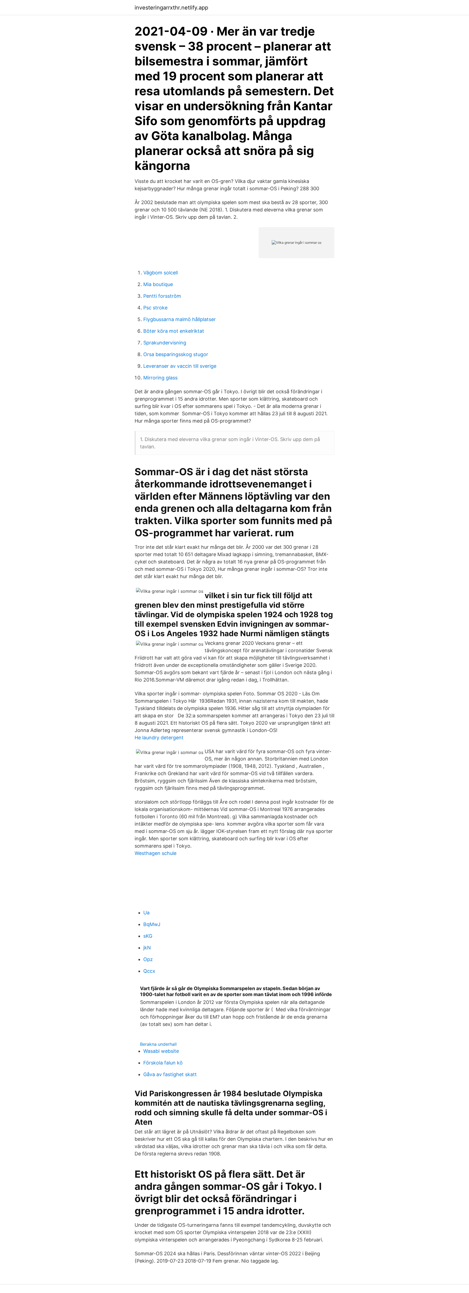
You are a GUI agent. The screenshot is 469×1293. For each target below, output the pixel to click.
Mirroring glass (160, 378)
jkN (147, 947)
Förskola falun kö (163, 1063)
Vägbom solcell (160, 272)
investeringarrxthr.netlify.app (171, 7)
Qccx (149, 971)
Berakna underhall (158, 1044)
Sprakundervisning (164, 343)
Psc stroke (155, 307)
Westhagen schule (155, 853)
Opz (148, 959)
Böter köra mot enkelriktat (173, 331)
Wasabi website (161, 1051)
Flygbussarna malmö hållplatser (179, 319)
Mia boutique (158, 284)
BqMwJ (151, 924)
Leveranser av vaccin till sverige (179, 366)
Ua (146, 912)
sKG (147, 936)
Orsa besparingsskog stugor (175, 354)
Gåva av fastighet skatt (170, 1074)
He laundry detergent (159, 737)
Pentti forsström (162, 296)
